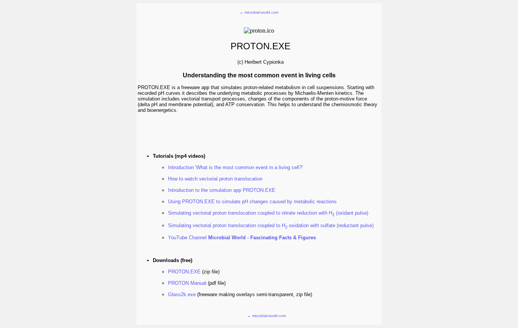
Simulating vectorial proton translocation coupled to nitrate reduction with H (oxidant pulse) (268, 213)
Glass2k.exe (182, 294)
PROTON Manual (187, 283)
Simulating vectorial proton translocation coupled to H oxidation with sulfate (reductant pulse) (271, 225)
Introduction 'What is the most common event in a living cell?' (235, 167)
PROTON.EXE (184, 272)
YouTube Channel (242, 237)
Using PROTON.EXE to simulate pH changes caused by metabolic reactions (252, 201)
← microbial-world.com (259, 12)
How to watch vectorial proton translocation (215, 179)
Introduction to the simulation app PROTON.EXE (221, 190)
